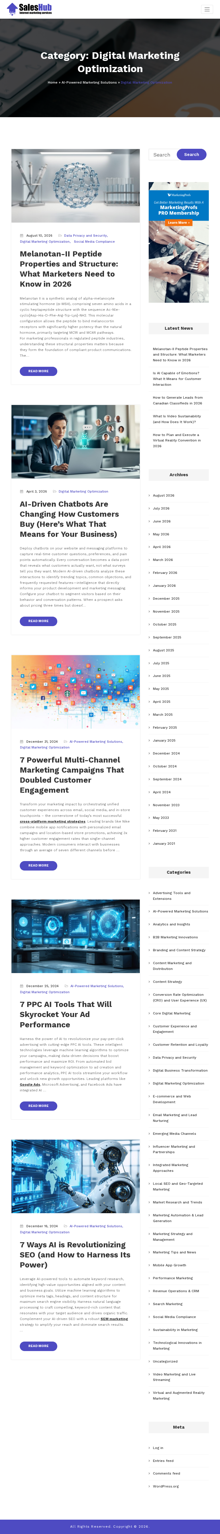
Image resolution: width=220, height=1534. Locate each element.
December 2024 (166, 753)
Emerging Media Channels (174, 1134)
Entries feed (163, 1461)
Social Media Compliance (94, 242)
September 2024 (167, 779)
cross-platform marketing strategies (52, 821)
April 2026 (162, 547)
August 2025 (163, 650)
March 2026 (163, 560)
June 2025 (161, 676)
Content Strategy (167, 982)
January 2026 (164, 586)
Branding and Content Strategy (179, 950)
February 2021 (164, 831)
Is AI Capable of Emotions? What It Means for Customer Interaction (177, 379)
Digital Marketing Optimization (45, 242)
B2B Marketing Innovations (175, 937)
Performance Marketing (173, 1278)
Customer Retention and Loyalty (180, 1045)
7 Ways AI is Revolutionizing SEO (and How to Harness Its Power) (75, 1254)
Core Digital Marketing (171, 1013)
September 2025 (167, 637)
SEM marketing (114, 1319)
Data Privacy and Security (85, 236)
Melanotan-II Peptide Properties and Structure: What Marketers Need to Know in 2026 (180, 354)
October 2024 (165, 766)
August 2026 (163, 495)
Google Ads (30, 1085)
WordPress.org (166, 1486)
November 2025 (166, 611)
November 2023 (166, 805)
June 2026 (162, 521)
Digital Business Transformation (180, 1070)
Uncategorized (165, 1361)
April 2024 (162, 792)
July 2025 (161, 663)
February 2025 (165, 727)
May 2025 (161, 689)
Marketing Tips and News (174, 1252)
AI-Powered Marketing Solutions (89, 82)
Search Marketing (167, 1304)
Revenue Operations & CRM (176, 1291)
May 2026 (161, 534)
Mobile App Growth (169, 1265)
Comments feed (166, 1473)
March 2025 (163, 715)
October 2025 (164, 624)
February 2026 (165, 573)
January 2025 (164, 740)
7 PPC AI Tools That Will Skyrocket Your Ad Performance (66, 1014)
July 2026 (161, 508)
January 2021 (164, 844)
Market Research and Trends (177, 1202)
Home (53, 82)
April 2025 (161, 702)
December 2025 (166, 599)
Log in (158, 1448)
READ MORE (38, 371)
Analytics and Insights (171, 924)
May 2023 (161, 818)
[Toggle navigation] (207, 9)
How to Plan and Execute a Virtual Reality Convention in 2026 (177, 440)
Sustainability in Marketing (175, 1330)
